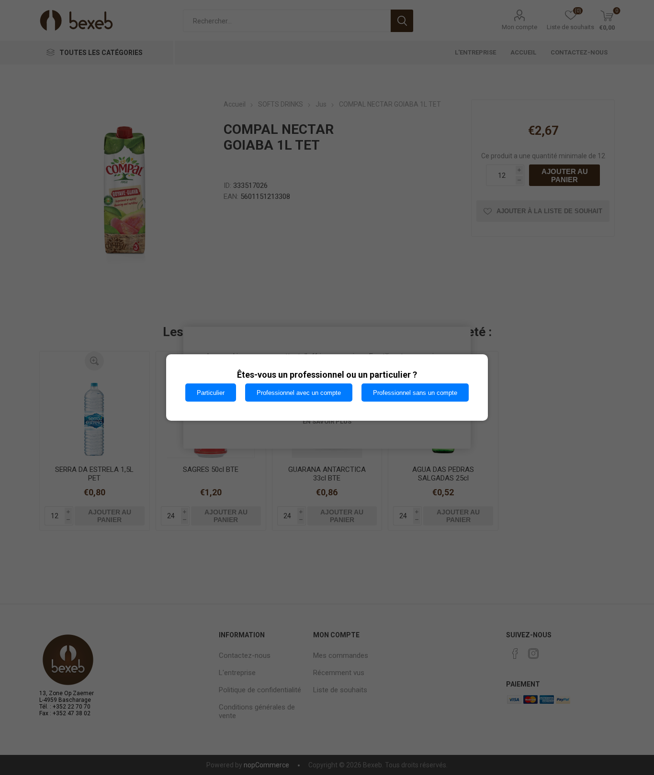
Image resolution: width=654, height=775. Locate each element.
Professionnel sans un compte (415, 392)
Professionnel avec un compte (299, 392)
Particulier (211, 392)
